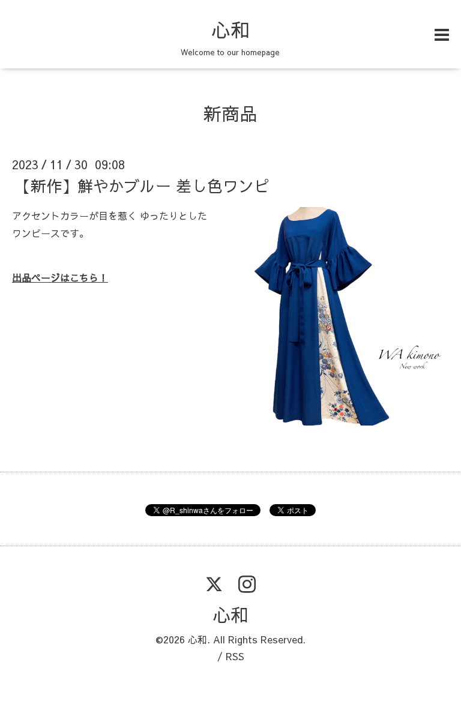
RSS (235, 656)
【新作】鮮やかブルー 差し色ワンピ (142, 185)
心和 (230, 29)
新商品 (230, 113)
